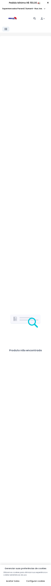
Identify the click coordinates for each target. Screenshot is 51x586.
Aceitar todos (12, 581)
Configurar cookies (35, 581)
